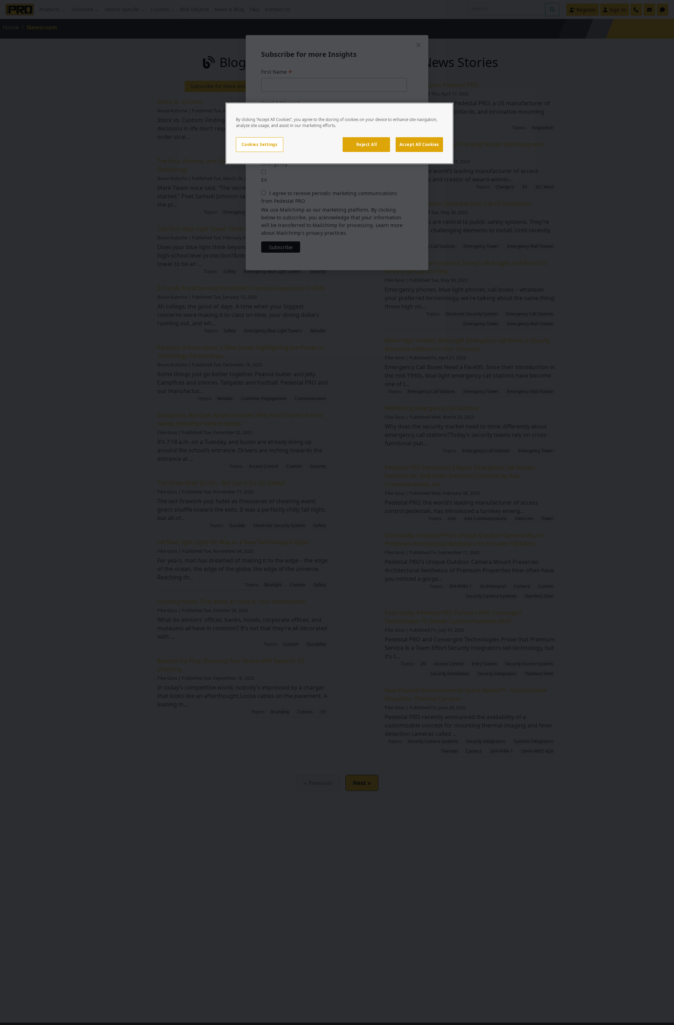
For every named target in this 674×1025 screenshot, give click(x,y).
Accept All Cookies (419, 144)
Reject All (366, 144)
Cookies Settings (259, 144)
